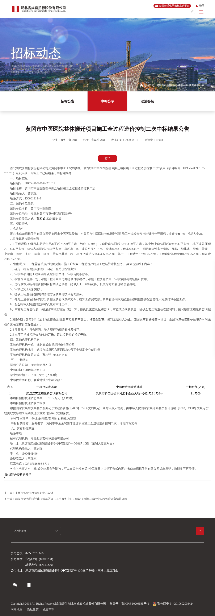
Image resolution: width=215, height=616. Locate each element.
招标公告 (67, 101)
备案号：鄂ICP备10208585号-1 (129, 603)
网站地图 (16, 609)
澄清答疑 (147, 101)
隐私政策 (33, 609)
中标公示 (183, 85)
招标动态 (172, 85)
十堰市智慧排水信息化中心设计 (34, 493)
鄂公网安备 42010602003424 (175, 603)
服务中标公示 (196, 85)
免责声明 (49, 609)
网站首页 (161, 85)
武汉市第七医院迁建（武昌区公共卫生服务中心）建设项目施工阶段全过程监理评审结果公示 (71, 498)
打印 (107, 158)
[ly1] (183, 233)
